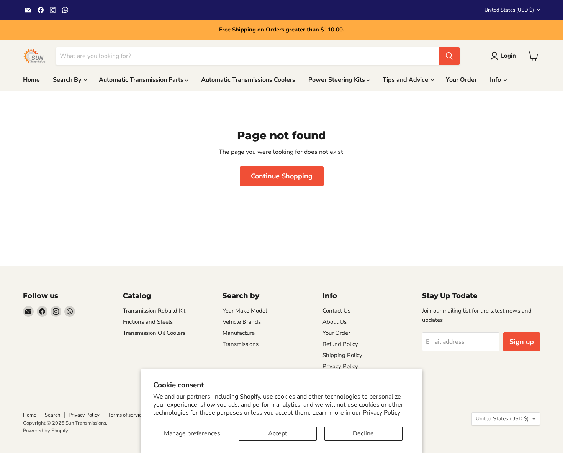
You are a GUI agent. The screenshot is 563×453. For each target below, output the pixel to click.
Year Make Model (245, 311)
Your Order (461, 80)
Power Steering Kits (337, 80)
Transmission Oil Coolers (154, 333)
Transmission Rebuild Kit (154, 311)
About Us (334, 322)
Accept (277, 433)
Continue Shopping (282, 176)
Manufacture (239, 333)
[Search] (449, 56)
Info (496, 80)
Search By (68, 80)
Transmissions (241, 344)
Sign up (521, 341)
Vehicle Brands (242, 322)
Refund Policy (340, 344)
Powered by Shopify (45, 430)
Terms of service (126, 415)
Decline (363, 433)
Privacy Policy (381, 413)
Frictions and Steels (148, 322)
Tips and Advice (406, 80)
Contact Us (336, 311)
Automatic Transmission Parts (142, 80)
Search (52, 415)
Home (31, 80)
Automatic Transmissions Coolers (248, 80)
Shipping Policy (342, 355)
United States (509, 10)
